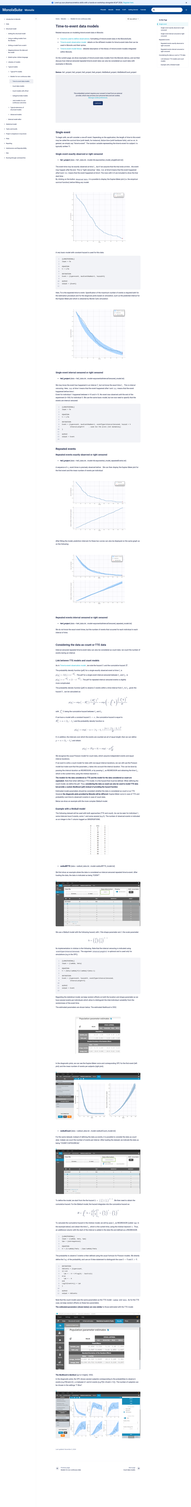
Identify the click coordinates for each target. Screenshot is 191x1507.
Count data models (18, 86)
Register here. (128, 3)
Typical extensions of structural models (17, 109)
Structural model (11, 29)
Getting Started (133, 10)
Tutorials (143, 10)
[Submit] (154, 10)
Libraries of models (14, 62)
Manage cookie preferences (97, 98)
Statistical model (11, 124)
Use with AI (133, 19)
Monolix (29, 10)
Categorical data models (20, 96)
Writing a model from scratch (17, 45)
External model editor (14, 119)
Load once (98, 103)
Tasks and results (11, 129)
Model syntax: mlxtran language (18, 57)
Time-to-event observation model (73, 42)
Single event (163, 24)
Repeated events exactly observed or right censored (172, 44)
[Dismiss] (186, 2)
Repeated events (164, 40)
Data (7, 24)
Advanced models (16, 114)
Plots (7, 138)
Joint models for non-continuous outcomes (19, 102)
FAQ (7, 153)
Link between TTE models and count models (172, 60)
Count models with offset (20, 91)
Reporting (9, 143)
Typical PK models (16, 72)
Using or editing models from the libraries (17, 40)
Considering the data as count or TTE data (172, 55)
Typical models (13, 67)
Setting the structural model (17, 33)
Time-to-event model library (71, 49)
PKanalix (103, 10)
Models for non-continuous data (20, 76)
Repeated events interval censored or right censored (172, 50)
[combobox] (166, 10)
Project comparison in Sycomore (16, 134)
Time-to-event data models (20, 81)
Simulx (118, 10)
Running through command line (16, 158)
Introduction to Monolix (13, 19)
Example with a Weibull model (170, 65)
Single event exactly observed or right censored (172, 29)
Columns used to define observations (74, 39)
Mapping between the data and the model (18, 51)
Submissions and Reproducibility (16, 148)
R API (124, 10)
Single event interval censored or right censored (172, 35)
